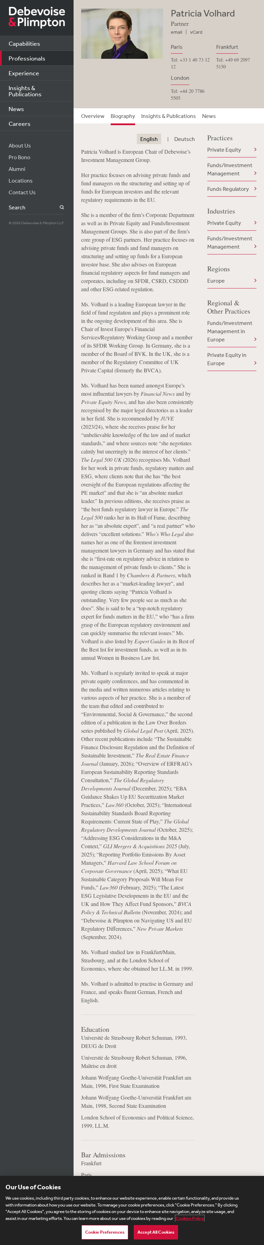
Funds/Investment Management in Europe (229, 331)
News (16, 108)
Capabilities (24, 43)
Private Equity (224, 149)
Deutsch (184, 138)
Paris (177, 46)
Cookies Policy (190, 1218)
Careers (20, 123)
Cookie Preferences (104, 1232)
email (176, 32)
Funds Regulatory (228, 188)
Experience (24, 73)
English (149, 138)
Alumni (17, 168)
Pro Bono (19, 157)
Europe (216, 280)
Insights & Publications (25, 91)
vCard (196, 32)
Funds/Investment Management (229, 169)
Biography (123, 115)
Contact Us (22, 192)
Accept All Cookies (156, 1232)
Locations (21, 180)
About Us (20, 145)
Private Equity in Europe (226, 359)
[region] (132, 1210)
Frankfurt (227, 46)
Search (58, 207)
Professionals (27, 58)
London (180, 77)
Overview (92, 115)
